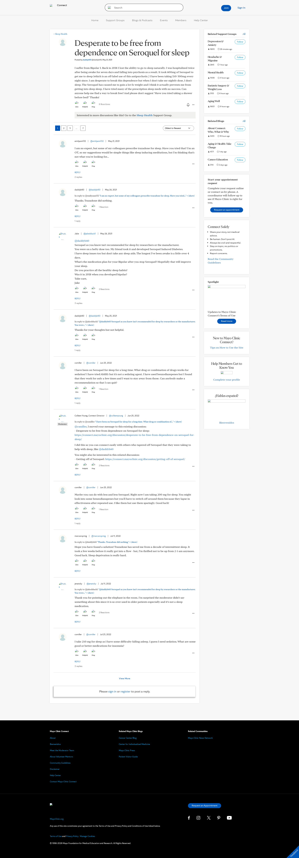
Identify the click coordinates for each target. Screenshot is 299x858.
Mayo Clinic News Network (200, 738)
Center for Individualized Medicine (134, 744)
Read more (226, 321)
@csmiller (90, 363)
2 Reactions (104, 289)
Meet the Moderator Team (62, 750)
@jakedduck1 (89, 233)
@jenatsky (91, 583)
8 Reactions (104, 104)
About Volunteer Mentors (61, 756)
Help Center (201, 20)
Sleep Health (60, 34)
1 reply (77, 221)
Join (226, 7)
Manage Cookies (87, 836)
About (53, 738)
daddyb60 (92, 60)
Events (164, 20)
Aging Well (214, 101)
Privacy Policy (72, 836)
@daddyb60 (94, 189)
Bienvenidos (226, 422)
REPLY (78, 172)
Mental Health (215, 72)
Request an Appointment (204, 805)
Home (94, 20)
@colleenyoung (116, 415)
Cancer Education (218, 159)
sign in (112, 691)
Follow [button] (240, 41)
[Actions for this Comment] (193, 164)
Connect (61, 5)
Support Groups (115, 20)
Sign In (241, 7)
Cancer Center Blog (128, 738)
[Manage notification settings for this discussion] (188, 104)
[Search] (108, 7)
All (243, 34)
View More (124, 678)
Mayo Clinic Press (127, 750)
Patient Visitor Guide (128, 756)
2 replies (78, 177)
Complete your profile (226, 379)
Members (180, 20)
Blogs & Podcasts (142, 20)
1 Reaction (103, 207)
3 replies (78, 303)
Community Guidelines (60, 763)
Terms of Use (56, 836)
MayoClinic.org (57, 819)
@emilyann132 (97, 141)
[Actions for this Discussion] (193, 104)
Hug (93, 107)
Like (76, 107)
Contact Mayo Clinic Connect (63, 781)
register (126, 691)
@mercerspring (98, 536)
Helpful (85, 107)
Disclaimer (55, 769)
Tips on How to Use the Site (226, 347)
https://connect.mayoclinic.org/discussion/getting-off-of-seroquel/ (145, 459)
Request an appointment (226, 209)
